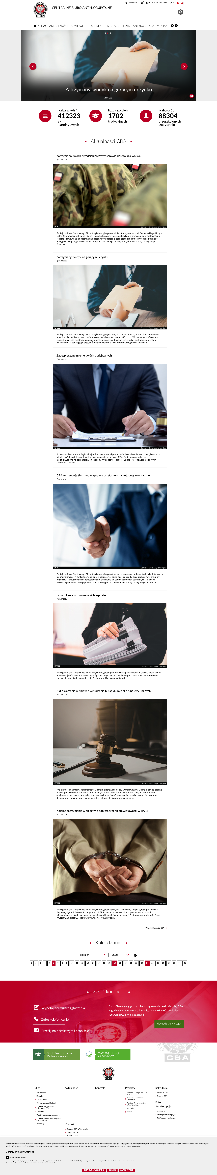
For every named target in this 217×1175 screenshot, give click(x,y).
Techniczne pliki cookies (18, 1157)
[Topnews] (32, 66)
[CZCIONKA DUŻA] (173, 3)
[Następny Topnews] (184, 66)
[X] (176, 25)
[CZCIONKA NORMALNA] (170, 3)
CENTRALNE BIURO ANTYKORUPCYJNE (82, 7)
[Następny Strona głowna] (179, 1054)
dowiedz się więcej (168, 1023)
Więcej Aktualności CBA (155, 928)
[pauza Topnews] (191, 96)
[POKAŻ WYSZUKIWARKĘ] (181, 11)
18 (114, 962)
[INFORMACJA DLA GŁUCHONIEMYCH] (142, 3)
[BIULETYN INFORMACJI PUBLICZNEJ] (182, 3)
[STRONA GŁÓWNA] (35, 25)
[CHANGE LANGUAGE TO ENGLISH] (178, 3)
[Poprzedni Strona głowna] (35, 1054)
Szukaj (135, 955)
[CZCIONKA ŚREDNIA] (171, 3)
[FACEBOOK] (172, 25)
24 (146, 962)
